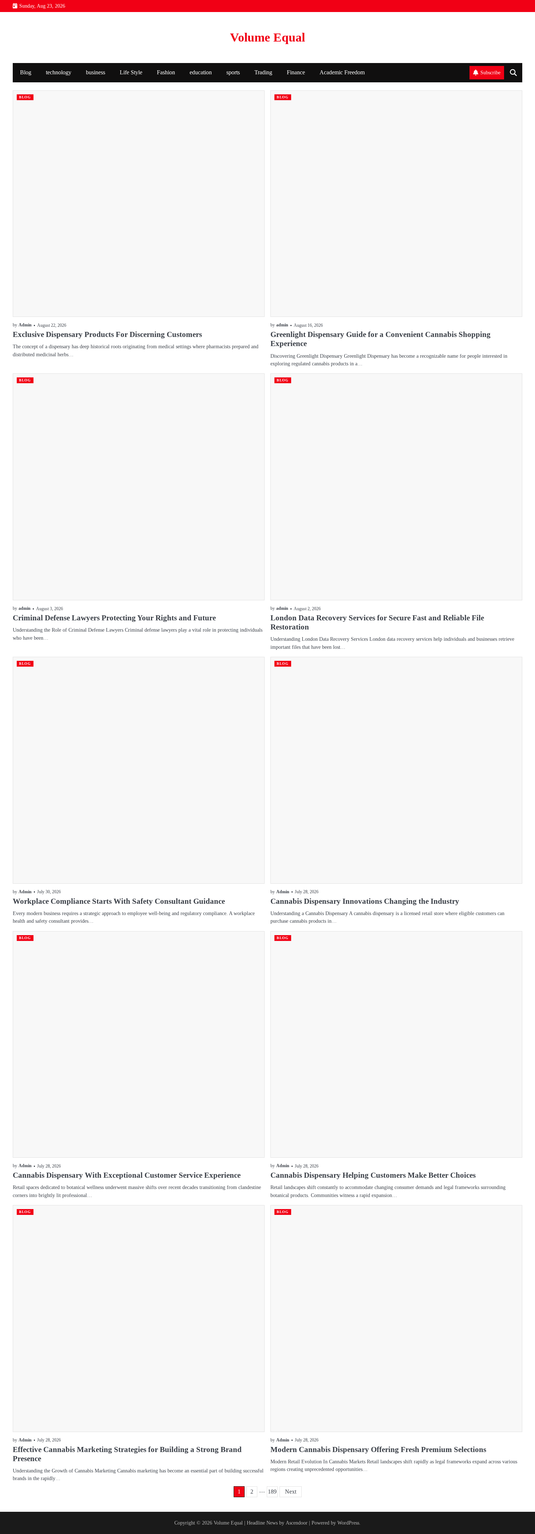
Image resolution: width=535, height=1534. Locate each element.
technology (58, 72)
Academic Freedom (342, 72)
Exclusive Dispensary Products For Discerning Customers (107, 334)
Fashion (166, 72)
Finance (296, 72)
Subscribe (490, 72)
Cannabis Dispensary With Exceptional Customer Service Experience (127, 1175)
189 (272, 1491)
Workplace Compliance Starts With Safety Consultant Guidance (119, 901)
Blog (25, 72)
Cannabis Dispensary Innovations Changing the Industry (364, 901)
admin (282, 324)
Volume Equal (267, 37)
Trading (263, 72)
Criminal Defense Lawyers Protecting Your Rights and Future (114, 617)
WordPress (348, 1523)
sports (233, 72)
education (201, 72)
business (95, 72)
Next (290, 1491)
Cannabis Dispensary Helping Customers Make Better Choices (373, 1175)
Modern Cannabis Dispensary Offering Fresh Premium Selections (378, 1449)
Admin (25, 324)
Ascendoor (297, 1523)
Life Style (131, 72)
